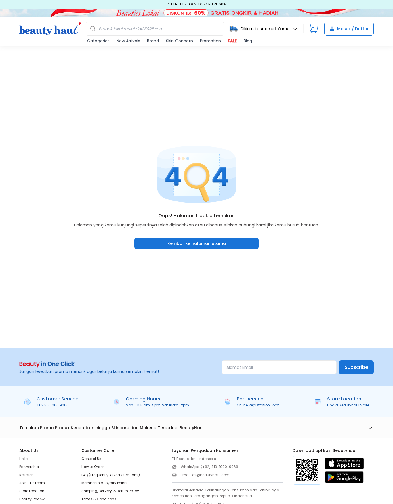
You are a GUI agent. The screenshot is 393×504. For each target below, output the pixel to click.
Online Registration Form (258, 405)
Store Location (31, 490)
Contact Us (91, 458)
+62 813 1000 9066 (53, 405)
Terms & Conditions (98, 499)
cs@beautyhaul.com (211, 474)
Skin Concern (179, 41)
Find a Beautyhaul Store (348, 405)
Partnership (29, 466)
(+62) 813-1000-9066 (219, 466)
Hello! (23, 458)
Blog (248, 41)
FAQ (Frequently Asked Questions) (110, 474)
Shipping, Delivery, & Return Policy (110, 490)
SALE (232, 41)
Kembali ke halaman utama (196, 243)
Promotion (210, 41)
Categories (98, 41)
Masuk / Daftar (353, 29)
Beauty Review (32, 499)
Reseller (26, 474)
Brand (153, 41)
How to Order (92, 466)
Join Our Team (32, 482)
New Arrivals (128, 41)
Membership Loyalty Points (104, 482)
